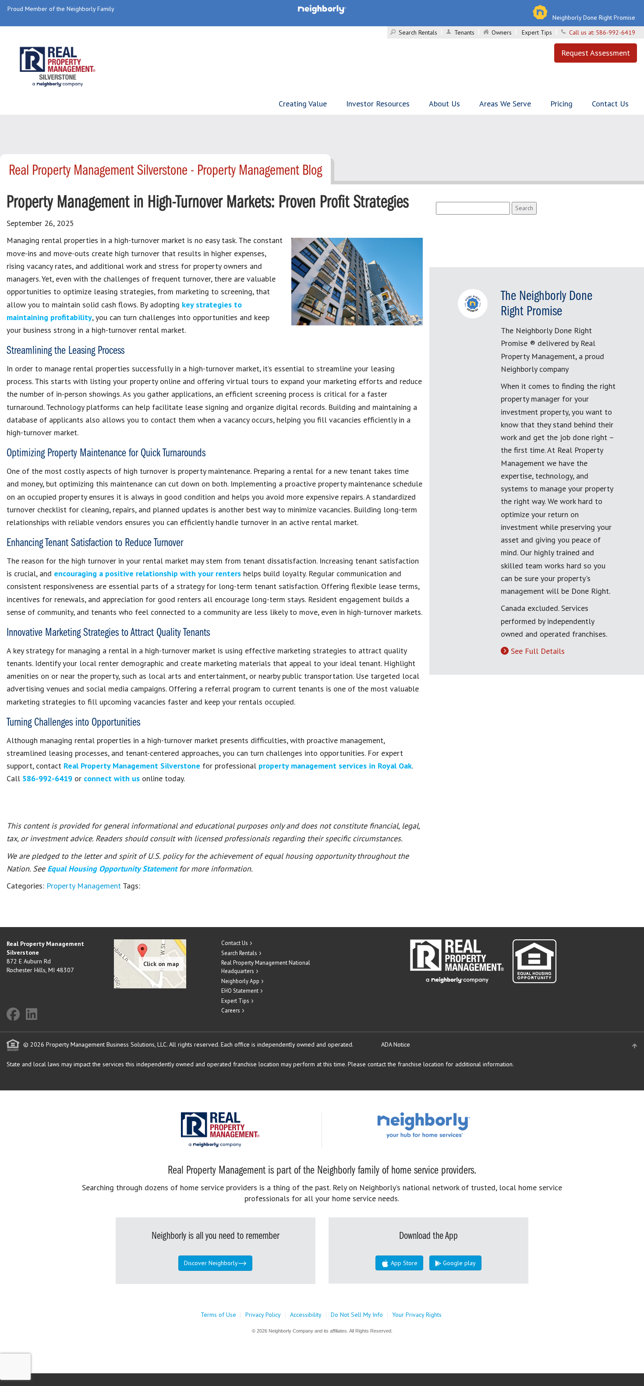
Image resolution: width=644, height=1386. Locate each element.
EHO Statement (239, 991)
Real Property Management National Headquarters (265, 967)
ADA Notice (395, 1044)
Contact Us (610, 104)
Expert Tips (537, 32)
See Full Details (538, 651)
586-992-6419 (615, 32)
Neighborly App (240, 981)
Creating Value (303, 104)
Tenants (464, 32)
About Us (444, 104)
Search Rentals (418, 32)
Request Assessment (595, 53)
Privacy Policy (263, 1315)
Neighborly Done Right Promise (593, 17)
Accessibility (306, 1315)
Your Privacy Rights (417, 1315)
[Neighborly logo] (322, 9)
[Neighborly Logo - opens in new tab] (450, 1125)
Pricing (561, 104)
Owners (502, 32)
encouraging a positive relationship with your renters (147, 573)
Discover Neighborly (211, 1263)
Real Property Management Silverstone (132, 766)
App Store (403, 1263)
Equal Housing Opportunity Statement (113, 869)
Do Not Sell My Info (357, 1315)
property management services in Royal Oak (335, 766)
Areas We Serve (505, 104)
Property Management (83, 886)
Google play (458, 1263)
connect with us (112, 778)
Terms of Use (218, 1315)
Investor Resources (378, 104)
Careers (230, 1010)
